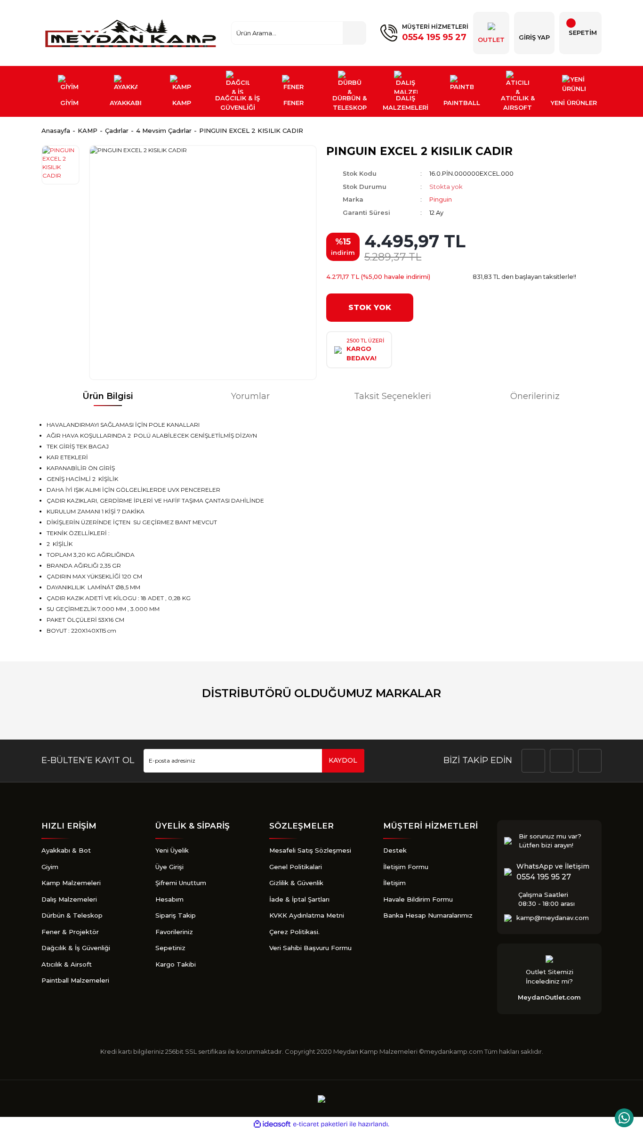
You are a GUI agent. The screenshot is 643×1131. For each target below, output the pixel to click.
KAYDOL (343, 760)
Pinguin (440, 199)
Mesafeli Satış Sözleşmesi (310, 850)
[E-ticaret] (320, 1124)
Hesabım (169, 899)
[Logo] (132, 33)
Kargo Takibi (175, 964)
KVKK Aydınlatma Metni (306, 915)
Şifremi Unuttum (180, 883)
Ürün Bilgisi (107, 396)
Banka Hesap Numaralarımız (428, 915)
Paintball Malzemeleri (75, 980)
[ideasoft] (272, 1124)
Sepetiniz (170, 948)
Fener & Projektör (70, 932)
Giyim (49, 867)
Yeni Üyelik (172, 850)
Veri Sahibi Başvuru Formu (310, 948)
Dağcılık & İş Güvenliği (75, 948)
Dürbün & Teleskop (72, 915)
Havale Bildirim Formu (418, 899)
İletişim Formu (405, 867)
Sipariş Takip (175, 915)
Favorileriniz (174, 932)
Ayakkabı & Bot (66, 850)
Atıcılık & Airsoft (66, 964)
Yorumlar (250, 396)
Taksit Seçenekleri (392, 396)
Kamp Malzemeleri (71, 883)
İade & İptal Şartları (299, 899)
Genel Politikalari (295, 867)
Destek (395, 850)
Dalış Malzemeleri (69, 899)
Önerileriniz (535, 396)
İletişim (394, 883)
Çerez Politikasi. (294, 932)
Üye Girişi (169, 867)
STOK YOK (369, 307)
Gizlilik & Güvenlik (296, 883)
